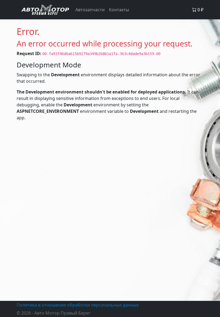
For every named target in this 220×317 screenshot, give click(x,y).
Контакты (119, 10)
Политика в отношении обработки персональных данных (77, 305)
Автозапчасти (90, 10)
